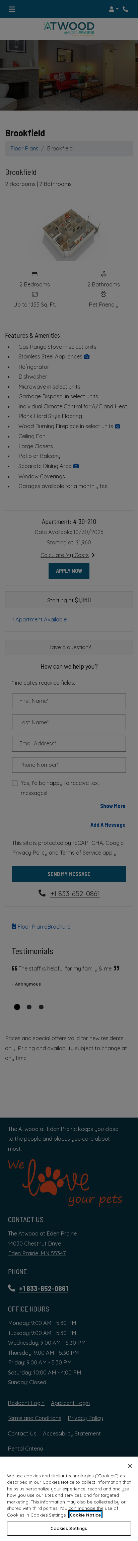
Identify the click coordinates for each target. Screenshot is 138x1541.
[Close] (130, 1466)
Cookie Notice (85, 1515)
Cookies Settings (69, 1528)
